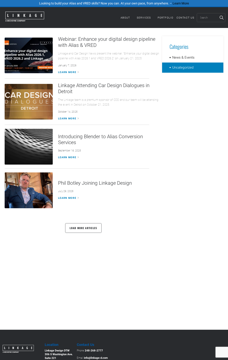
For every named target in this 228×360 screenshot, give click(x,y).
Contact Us (85, 345)
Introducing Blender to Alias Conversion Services (100, 140)
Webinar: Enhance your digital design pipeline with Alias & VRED (106, 42)
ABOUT (125, 17)
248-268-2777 (94, 350)
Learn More (181, 3)
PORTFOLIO (165, 17)
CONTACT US (185, 17)
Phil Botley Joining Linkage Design (95, 183)
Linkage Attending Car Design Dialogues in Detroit (103, 88)
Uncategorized (183, 67)
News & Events (183, 57)
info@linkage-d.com (96, 357)
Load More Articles (83, 228)
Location (51, 345)
